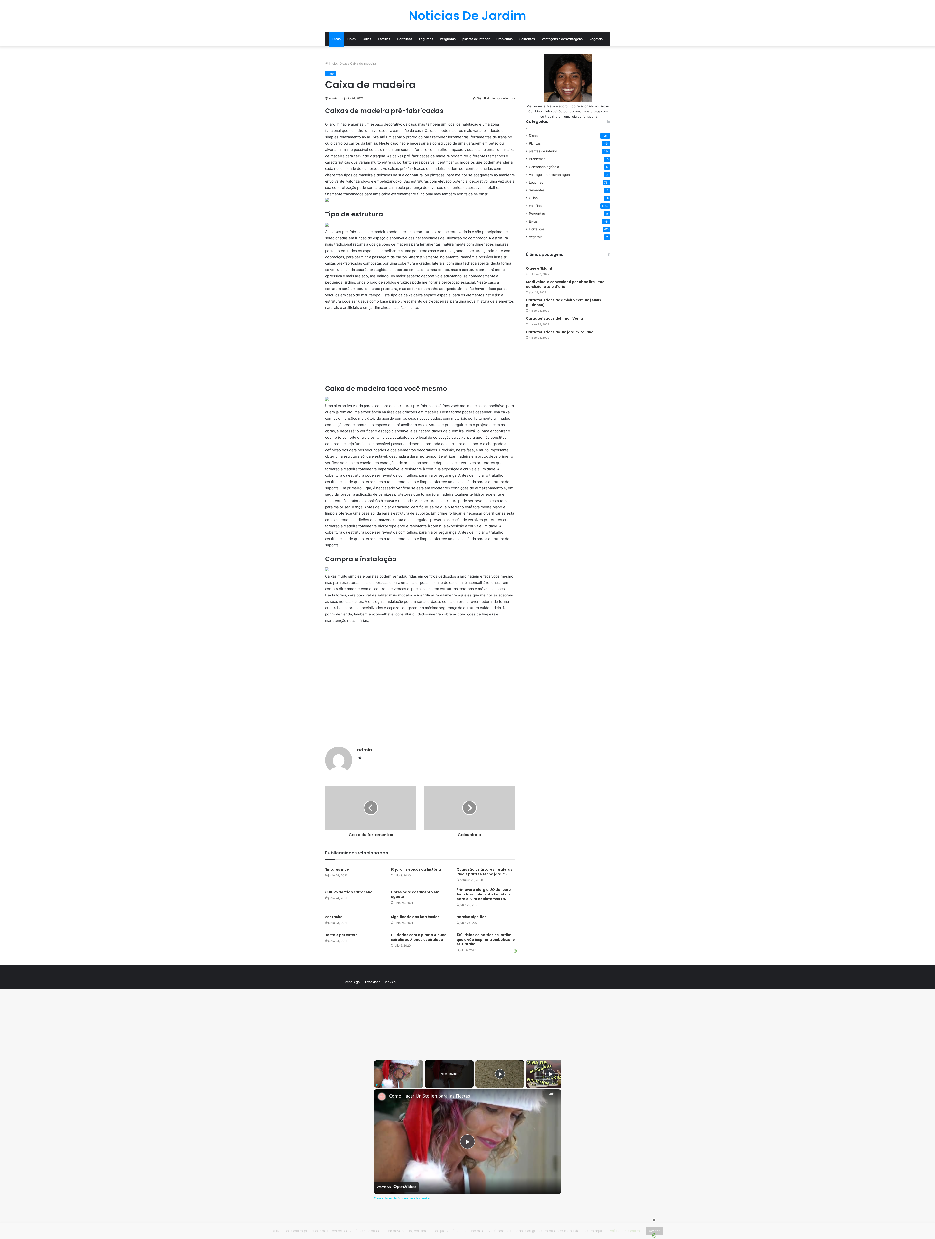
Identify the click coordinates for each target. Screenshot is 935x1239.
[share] (551, 1094)
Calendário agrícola (544, 167)
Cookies (389, 982)
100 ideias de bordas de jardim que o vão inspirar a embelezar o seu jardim (486, 939)
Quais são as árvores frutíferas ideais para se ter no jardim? (484, 871)
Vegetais (596, 39)
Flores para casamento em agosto (415, 894)
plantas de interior (476, 39)
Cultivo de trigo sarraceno (349, 892)
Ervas (351, 39)
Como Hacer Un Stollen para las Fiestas (429, 1096)
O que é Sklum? (539, 268)
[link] (382, 1097)
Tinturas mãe (337, 869)
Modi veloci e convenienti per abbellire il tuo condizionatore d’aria (565, 284)
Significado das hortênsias (415, 916)
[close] (654, 1220)
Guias (367, 39)
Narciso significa (472, 916)
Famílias (384, 39)
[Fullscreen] (420, 1085)
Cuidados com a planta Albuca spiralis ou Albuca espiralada (419, 937)
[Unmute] (383, 1085)
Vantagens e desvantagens (562, 39)
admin (333, 98)
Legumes (426, 39)
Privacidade (372, 982)
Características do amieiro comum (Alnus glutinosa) (563, 302)
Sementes (527, 39)
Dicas (336, 39)
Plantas (535, 143)
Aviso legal (352, 982)
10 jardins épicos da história (416, 869)
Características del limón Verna (554, 318)
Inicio (332, 63)
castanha (334, 916)
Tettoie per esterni (342, 934)
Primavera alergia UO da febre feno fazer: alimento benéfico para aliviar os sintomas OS (484, 894)
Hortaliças (404, 39)
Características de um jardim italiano (560, 332)
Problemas (504, 39)
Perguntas (448, 39)
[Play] (377, 1085)
